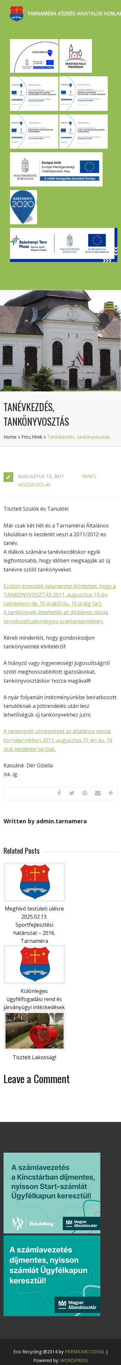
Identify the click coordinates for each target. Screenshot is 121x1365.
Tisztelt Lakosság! (34, 1057)
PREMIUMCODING (84, 1352)
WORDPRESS (74, 1360)
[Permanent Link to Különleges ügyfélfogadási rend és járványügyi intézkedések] (35, 982)
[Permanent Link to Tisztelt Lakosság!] (35, 1048)
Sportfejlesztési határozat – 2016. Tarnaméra (34, 932)
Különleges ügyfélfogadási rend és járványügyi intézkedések (34, 999)
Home (10, 437)
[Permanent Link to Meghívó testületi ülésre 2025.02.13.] (35, 899)
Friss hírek (31, 437)
